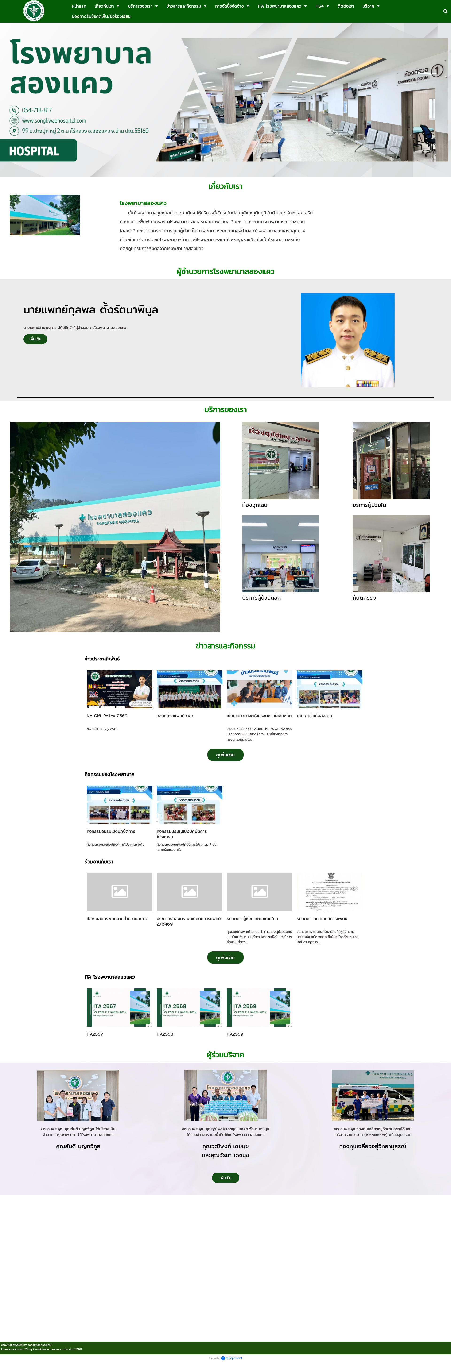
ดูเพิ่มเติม (225, 754)
